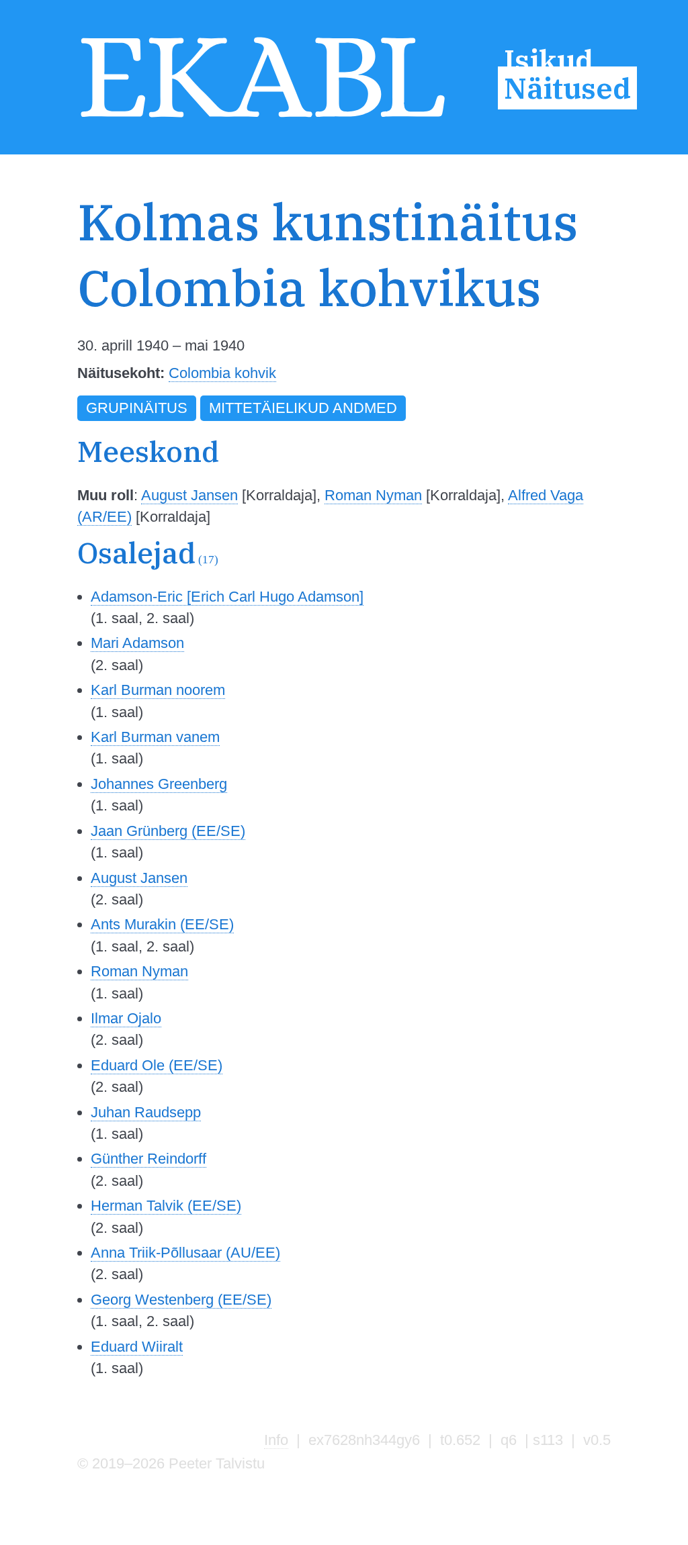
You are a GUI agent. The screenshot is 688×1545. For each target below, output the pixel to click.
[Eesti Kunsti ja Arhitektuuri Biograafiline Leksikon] (262, 118)
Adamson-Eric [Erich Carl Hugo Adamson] (227, 596)
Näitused (567, 88)
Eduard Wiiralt (137, 1346)
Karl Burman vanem (155, 737)
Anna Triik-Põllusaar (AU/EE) (185, 1252)
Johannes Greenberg (159, 784)
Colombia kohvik (222, 373)
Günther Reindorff (148, 1158)
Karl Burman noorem (158, 690)
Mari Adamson (137, 643)
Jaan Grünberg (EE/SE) (168, 831)
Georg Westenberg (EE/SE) (181, 1299)
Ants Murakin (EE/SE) (162, 924)
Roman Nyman (373, 495)
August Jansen (189, 495)
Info (276, 1440)
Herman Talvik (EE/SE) (166, 1205)
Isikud (548, 60)
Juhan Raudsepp (146, 1112)
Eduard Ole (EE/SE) (156, 1065)
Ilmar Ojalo (126, 1018)
